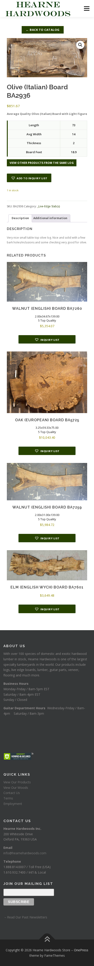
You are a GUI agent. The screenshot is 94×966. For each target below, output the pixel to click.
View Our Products (17, 782)
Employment (12, 803)
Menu (86, 8)
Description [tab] (20, 218)
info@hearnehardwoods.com (24, 853)
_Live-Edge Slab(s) (48, 206)
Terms (8, 798)
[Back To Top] (47, 939)
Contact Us (11, 793)
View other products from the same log (42, 163)
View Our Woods (15, 787)
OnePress (81, 950)
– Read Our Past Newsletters (25, 917)
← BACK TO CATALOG (43, 30)
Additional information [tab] (50, 218)
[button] (80, 45)
